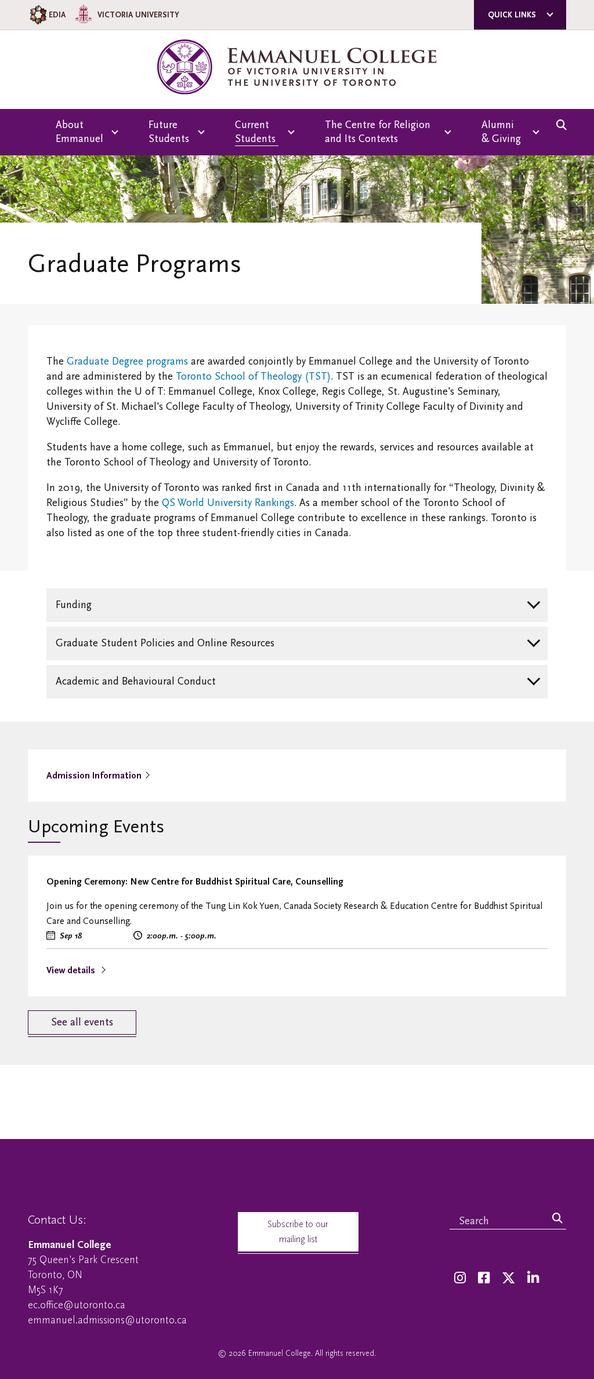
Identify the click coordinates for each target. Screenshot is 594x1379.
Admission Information (94, 775)
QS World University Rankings (228, 503)
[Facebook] (483, 1278)
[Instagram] (460, 1278)
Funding (74, 605)
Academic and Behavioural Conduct (136, 681)
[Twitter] (508, 1278)
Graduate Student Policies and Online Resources (165, 643)
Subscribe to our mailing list (297, 1232)
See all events (82, 1022)
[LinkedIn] (533, 1278)
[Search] (557, 1219)
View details (71, 970)
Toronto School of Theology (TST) (253, 376)
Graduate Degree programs (127, 361)
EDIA (57, 15)
